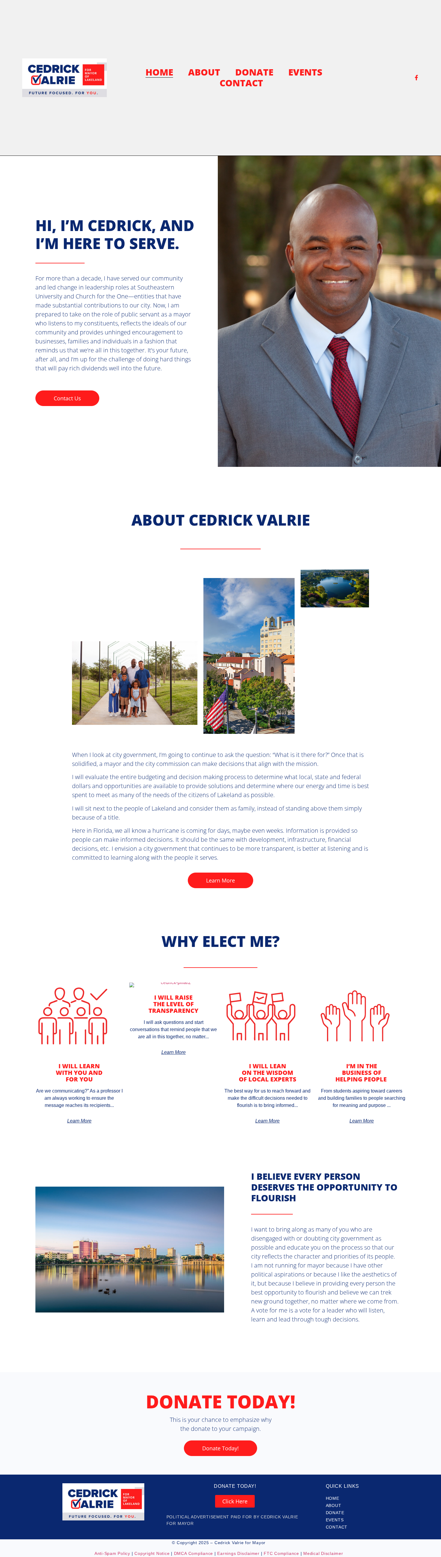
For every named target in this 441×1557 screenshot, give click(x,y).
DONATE (254, 72)
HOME (159, 72)
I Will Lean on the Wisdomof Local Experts (267, 1072)
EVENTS (305, 72)
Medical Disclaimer (323, 1553)
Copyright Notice (152, 1553)
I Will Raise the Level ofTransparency (173, 1004)
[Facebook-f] (416, 77)
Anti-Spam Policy (112, 1553)
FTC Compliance (280, 1553)
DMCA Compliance (193, 1553)
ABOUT (204, 72)
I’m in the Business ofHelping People (361, 1072)
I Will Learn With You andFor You (79, 1072)
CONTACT (241, 83)
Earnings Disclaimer (238, 1553)
